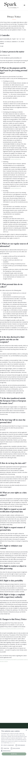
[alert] (14, 742)
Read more (12, 742)
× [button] (26, 730)
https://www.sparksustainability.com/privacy (12, 628)
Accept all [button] (14, 754)
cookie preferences (15, 159)
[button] (24, 5)
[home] (11, 5)
